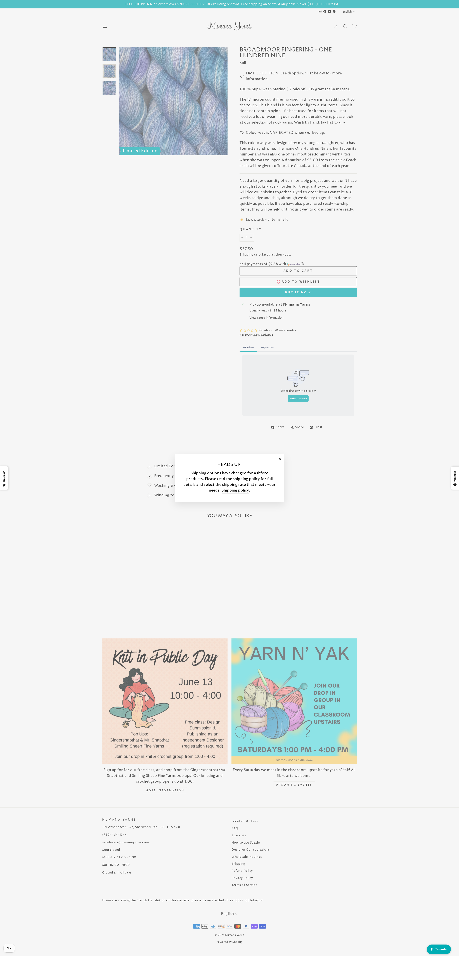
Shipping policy (235, 490)
